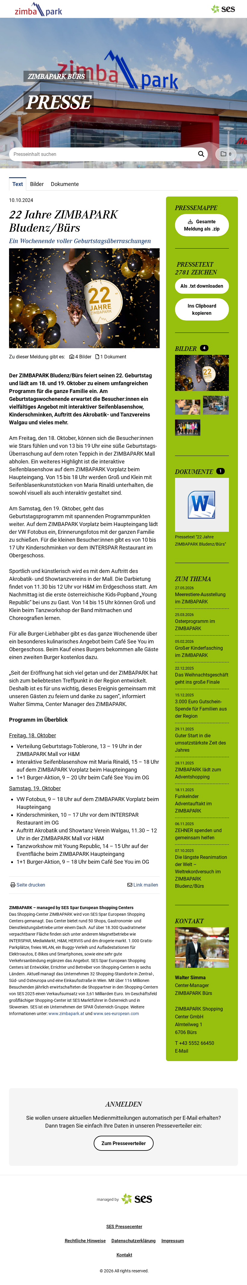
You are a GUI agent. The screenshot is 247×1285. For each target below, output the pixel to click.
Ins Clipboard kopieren (202, 309)
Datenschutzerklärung (133, 1240)
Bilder (187, 348)
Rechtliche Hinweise (85, 1240)
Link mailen (145, 885)
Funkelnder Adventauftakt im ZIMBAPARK (193, 804)
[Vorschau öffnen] (84, 298)
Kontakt (124, 1255)
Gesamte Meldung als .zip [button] (202, 225)
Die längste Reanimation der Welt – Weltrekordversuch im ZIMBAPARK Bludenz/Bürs (201, 871)
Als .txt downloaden (201, 286)
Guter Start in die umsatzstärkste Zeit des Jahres (200, 743)
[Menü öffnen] (10, 8)
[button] (202, 154)
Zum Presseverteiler (124, 1143)
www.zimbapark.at (66, 1013)
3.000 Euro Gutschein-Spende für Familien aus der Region (201, 709)
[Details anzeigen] (202, 505)
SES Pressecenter (124, 1226)
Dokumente (195, 471)
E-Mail (181, 1051)
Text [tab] (17, 184)
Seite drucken (31, 885)
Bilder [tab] (37, 184)
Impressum (172, 1240)
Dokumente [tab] (65, 184)
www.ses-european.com (116, 1013)
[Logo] (38, 9)
